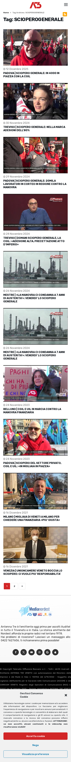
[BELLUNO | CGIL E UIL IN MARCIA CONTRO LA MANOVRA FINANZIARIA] (35, 383)
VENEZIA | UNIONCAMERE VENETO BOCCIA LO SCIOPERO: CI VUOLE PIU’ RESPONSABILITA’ (32, 572)
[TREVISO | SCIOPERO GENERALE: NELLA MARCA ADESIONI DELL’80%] (35, 101)
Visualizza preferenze (35, 754)
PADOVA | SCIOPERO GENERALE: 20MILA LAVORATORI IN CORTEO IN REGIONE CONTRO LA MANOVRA (34, 184)
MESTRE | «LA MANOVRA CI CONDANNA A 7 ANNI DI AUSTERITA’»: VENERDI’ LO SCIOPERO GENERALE (34, 298)
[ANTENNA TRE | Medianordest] (36, 2)
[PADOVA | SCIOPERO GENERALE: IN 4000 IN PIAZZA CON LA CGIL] (35, 47)
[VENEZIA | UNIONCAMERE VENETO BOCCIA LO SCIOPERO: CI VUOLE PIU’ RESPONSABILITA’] (35, 545)
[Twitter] (23, 652)
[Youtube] (31, 652)
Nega (35, 745)
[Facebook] (16, 652)
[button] (66, 695)
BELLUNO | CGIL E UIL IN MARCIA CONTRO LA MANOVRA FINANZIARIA (32, 411)
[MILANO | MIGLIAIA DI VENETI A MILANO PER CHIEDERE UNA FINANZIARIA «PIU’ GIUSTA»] (35, 491)
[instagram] (39, 652)
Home (6, 13)
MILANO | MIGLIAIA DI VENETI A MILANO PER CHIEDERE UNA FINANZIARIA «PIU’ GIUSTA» (31, 518)
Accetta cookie (35, 736)
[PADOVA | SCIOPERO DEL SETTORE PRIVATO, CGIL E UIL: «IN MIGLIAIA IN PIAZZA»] (35, 437)
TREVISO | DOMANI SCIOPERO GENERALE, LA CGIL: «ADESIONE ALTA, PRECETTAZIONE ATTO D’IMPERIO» (34, 241)
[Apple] (55, 652)
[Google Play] (47, 652)
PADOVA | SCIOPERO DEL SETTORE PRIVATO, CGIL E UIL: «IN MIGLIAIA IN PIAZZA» (32, 464)
